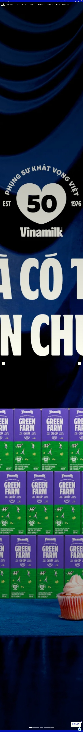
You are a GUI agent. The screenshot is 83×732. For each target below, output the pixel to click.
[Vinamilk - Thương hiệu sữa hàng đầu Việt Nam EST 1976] (3, 4)
